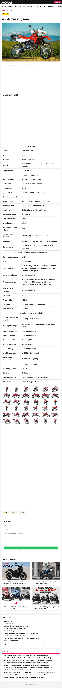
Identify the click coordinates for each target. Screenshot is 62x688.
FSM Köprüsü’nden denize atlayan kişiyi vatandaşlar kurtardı (21, 638)
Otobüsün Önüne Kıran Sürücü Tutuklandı (16, 626)
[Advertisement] (31, 79)
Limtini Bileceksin (9, 623)
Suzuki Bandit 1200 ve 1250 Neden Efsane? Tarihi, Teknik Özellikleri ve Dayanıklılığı (27, 658)
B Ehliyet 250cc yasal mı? (11, 640)
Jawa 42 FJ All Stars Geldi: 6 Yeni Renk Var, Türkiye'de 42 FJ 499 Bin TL (24, 677)
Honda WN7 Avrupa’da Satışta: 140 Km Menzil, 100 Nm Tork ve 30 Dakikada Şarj (26, 665)
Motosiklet (51, 6)
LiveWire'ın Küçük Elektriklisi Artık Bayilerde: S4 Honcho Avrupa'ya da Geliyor (26, 674)
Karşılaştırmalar (27, 6)
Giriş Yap (57, 2)
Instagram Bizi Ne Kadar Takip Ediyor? (15, 628)
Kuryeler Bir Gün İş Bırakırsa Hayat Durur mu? (17, 635)
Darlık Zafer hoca (9, 621)
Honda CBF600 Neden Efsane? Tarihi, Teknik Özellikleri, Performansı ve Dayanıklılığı (28, 660)
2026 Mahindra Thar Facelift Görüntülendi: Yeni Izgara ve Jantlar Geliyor (24, 670)
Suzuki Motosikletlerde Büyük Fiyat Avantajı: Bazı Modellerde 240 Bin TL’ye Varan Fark (28, 667)
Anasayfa (3, 6)
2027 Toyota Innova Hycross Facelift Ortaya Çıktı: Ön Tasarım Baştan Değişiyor (26, 655)
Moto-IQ (35, 6)
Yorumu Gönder (31, 548)
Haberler (10, 6)
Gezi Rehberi (42, 6)
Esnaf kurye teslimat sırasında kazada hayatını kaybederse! (21, 633)
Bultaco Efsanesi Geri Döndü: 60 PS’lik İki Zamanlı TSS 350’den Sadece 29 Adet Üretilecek (29, 672)
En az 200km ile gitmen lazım (12, 631)
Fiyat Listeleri (18, 6)
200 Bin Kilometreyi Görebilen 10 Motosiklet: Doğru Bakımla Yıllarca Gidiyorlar (26, 662)
